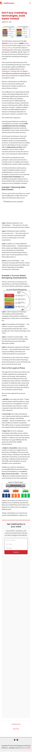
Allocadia (5, 45)
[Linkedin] (17, 740)
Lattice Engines (13, 43)
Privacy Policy (26, 748)
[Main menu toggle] (30, 3)
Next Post (16, 729)
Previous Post (16, 724)
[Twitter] (14, 740)
